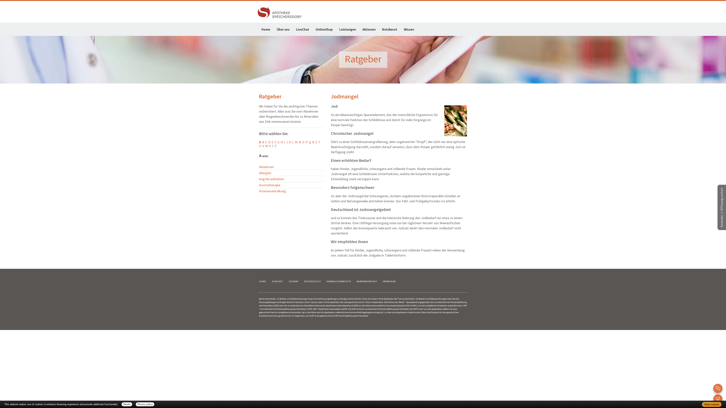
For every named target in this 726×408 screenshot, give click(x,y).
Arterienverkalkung (272, 191)
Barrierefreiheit (367, 281)
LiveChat (302, 29)
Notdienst (389, 29)
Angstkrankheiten (271, 179)
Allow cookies (711, 404)
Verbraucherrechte (339, 281)
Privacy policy (145, 404)
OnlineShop (324, 29)
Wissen (409, 29)
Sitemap (294, 281)
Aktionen (369, 29)
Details (127, 404)
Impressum (389, 281)
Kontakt (277, 281)
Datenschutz (312, 281)
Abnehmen (266, 167)
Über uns (283, 29)
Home (265, 29)
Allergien (265, 173)
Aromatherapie (269, 185)
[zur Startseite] (279, 12)
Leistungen (347, 29)
